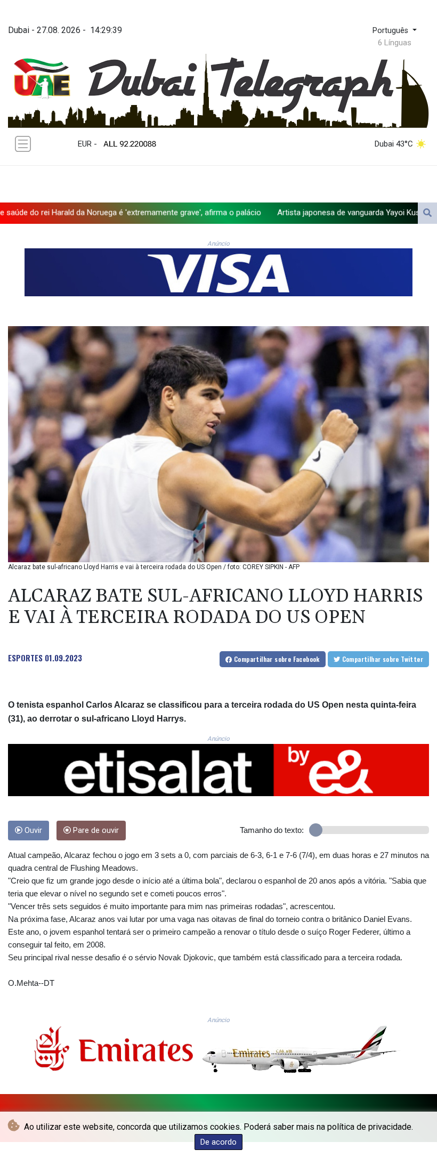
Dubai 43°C (394, 144)
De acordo (218, 1142)
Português (391, 30)
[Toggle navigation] (23, 144)
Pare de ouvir (95, 830)
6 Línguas (394, 42)
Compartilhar (276, 658)
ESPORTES (25, 657)
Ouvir (32, 830)
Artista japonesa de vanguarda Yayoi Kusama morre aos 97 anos (295, 212)
